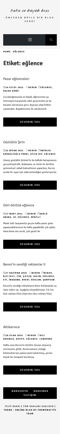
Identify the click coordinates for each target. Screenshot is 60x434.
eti (5, 280)
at (14, 217)
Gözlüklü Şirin (14, 142)
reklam (36, 280)
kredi (25, 280)
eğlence (46, 87)
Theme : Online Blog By (21, 410)
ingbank (14, 280)
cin (19, 276)
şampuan (49, 280)
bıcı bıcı (9, 276)
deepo (20, 339)
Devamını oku (30, 122)
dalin (37, 276)
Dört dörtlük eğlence (18, 205)
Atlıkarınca (11, 327)
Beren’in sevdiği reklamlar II (24, 264)
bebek (48, 273)
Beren (32, 87)
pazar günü (11, 91)
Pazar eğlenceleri (16, 79)
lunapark (46, 339)
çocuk (27, 276)
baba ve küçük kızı (30, 10)
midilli (36, 217)
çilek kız (36, 154)
